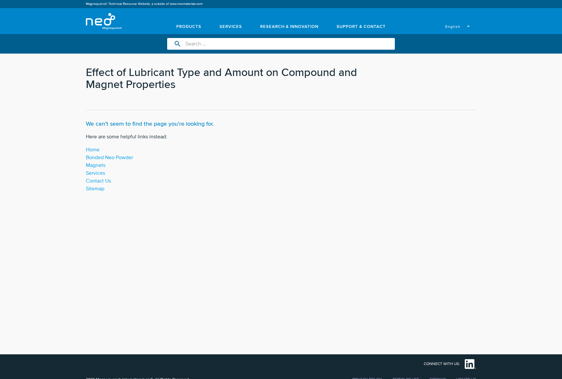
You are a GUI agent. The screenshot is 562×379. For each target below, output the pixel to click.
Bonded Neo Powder (109, 157)
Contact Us (98, 180)
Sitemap (95, 188)
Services (95, 173)
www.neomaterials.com (186, 4)
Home (93, 149)
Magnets (95, 165)
